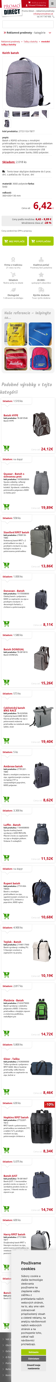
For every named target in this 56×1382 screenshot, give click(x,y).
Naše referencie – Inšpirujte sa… (27, 315)
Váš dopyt (11, 1339)
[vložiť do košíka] (6, 448)
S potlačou (43, 241)
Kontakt (10, 1375)
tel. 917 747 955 (44, 16)
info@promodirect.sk (43, 13)
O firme (10, 1357)
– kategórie (26, 32)
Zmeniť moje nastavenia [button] (33, 1367)
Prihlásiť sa (41, 5)
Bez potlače (17, 241)
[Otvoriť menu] (52, 4)
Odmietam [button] (33, 1358)
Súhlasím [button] (34, 1352)
